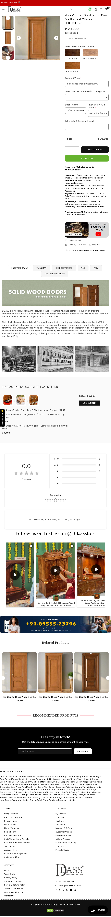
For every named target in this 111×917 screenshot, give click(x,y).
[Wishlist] (101, 9)
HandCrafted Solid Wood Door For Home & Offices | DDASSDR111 (48, 697)
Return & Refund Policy (14, 885)
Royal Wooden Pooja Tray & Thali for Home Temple (31, 410)
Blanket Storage (89, 789)
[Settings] (95, 9)
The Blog (60, 821)
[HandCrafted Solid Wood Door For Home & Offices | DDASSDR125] (8, 53)
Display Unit (95, 787)
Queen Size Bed (46, 792)
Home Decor (76, 781)
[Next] (56, 38)
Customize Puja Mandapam (69, 787)
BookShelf (4, 789)
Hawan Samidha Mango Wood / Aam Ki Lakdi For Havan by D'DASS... (33, 416)
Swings (21, 789)
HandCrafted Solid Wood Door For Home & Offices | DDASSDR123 (84, 697)
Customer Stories (64, 831)
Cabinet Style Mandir (87, 784)
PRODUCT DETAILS (19, 268)
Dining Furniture (11, 821)
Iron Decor (38, 787)
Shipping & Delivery (13, 881)
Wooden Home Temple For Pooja (31, 784)
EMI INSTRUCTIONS (64, 268)
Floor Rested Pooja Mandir (12, 779)
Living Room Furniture (10, 794)
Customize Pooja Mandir (36, 779)
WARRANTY (41, 268)
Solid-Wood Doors (8, 781)
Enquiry (96, 244)
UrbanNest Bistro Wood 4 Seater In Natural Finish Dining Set (31, 908)
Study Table (77, 794)
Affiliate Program (63, 839)
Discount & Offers (64, 828)
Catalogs (60, 846)
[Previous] (19, 38)
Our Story (60, 817)
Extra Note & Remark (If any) (79, 121)
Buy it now (87, 158)
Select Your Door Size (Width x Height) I (85, 91)
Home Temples (11, 828)
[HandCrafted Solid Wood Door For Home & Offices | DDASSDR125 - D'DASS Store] (8, 38)
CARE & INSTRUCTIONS (55, 274)
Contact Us (9, 895)
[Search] (70, 9)
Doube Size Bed (78, 792)
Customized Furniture (14, 892)
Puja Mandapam (61, 781)
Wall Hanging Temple (79, 776)
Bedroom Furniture (51, 794)
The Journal (61, 824)
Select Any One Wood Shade (80, 46)
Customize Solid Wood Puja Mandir (16, 787)
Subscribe (82, 751)
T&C (83, 268)
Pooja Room (10, 831)
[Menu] (3, 9)
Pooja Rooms (93, 792)
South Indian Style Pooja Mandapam (35, 781)
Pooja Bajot (95, 776)
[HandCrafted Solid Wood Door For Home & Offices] (8, 22)
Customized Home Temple (17, 842)
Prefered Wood (73, 78)
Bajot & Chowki (91, 779)
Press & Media (62, 850)
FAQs (96, 268)
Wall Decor (49, 787)
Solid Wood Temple (59, 776)
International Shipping (66, 842)
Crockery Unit (6, 792)
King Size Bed (31, 792)
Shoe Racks (89, 794)
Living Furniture (11, 813)
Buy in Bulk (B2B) (63, 835)
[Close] (47, 902)
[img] (26, 474)
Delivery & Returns (76, 244)
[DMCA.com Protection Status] (55, 911)
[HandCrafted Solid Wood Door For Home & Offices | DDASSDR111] (48, 672)
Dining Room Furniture (31, 794)
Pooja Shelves (89, 781)
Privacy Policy (10, 877)
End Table (66, 794)
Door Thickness (73, 104)
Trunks (80, 779)
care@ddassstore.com (70, 885)
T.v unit (86, 787)
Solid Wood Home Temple (16, 839)
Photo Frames (19, 776)
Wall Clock (72, 784)
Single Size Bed (63, 792)
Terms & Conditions (13, 888)
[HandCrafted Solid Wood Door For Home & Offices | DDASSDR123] (84, 672)
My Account (61, 813)
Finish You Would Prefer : (96, 106)
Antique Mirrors (69, 779)
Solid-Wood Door (12, 857)
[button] (78, 459)
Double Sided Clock (57, 784)
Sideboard (19, 792)
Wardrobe (45, 789)
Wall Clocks (9, 846)
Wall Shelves (6, 776)
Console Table (32, 789)
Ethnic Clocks (55, 779)
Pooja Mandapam (12, 835)
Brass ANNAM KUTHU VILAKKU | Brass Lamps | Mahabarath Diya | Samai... (35, 427)
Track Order (10, 874)
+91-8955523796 (66, 881)
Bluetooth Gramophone (38, 776)
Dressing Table (74, 789)
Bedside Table (58, 789)
